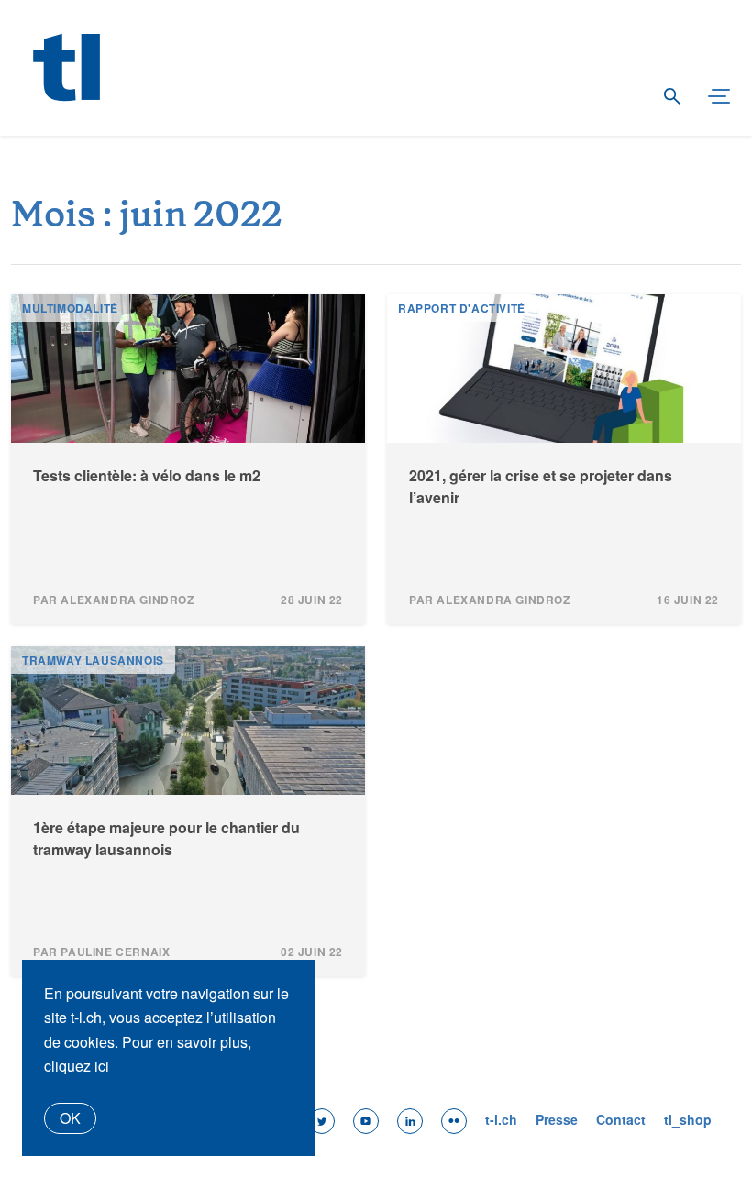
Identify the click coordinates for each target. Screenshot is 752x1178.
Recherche (671, 97)
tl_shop (688, 1119)
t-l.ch (501, 1119)
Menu (710, 97)
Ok (70, 1117)
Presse (557, 1119)
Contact (621, 1119)
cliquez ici (76, 1065)
